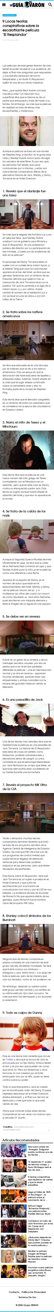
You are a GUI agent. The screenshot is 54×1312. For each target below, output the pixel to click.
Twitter (9, 1059)
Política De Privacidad (34, 1292)
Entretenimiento (9, 15)
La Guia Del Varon (27, 4)
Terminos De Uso (27, 1297)
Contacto (14, 1292)
